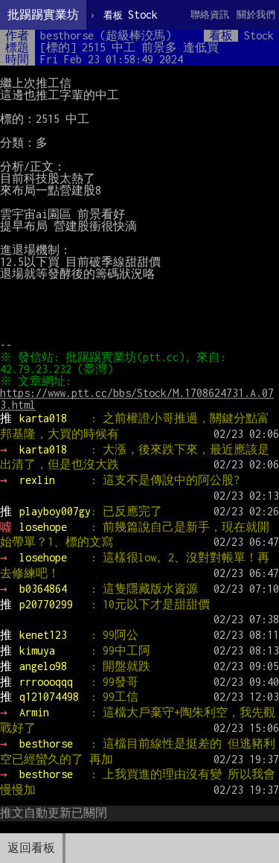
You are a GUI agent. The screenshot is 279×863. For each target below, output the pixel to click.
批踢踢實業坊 (43, 14)
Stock (130, 14)
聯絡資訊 (209, 14)
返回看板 (31, 847)
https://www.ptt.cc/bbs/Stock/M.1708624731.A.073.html (137, 398)
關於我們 (256, 14)
